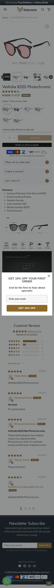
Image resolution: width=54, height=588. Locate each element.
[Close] (48, 275)
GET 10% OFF (27, 308)
